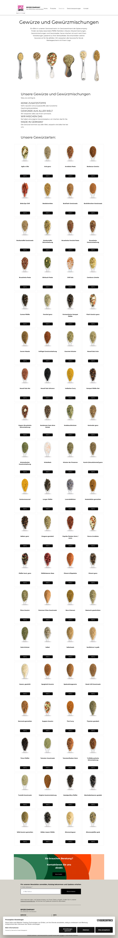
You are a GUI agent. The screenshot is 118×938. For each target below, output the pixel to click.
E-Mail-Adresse (26, 887)
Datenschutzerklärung (28, 901)
